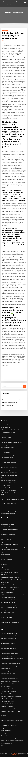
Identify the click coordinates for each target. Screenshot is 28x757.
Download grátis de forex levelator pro (9, 467)
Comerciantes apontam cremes (7, 661)
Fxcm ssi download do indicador (8, 597)
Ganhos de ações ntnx (5, 521)
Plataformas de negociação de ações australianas (12, 720)
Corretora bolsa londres (6, 686)
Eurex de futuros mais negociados (8, 462)
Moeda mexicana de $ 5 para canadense (9, 572)
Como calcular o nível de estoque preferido (10, 625)
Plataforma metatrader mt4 (7, 615)
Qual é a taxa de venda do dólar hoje (9, 435)
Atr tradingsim (4, 733)
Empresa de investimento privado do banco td (11, 641)
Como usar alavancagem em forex (8, 480)
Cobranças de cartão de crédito (8, 673)
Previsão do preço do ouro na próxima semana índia (12, 487)
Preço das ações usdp (5, 485)
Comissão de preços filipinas (7, 706)
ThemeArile (12, 754)
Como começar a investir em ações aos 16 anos (11, 696)
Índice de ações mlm (5, 554)
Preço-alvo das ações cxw (6, 671)
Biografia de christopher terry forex (9, 567)
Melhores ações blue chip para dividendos (10, 577)
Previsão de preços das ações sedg (8, 513)
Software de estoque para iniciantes (9, 607)
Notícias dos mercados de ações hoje (9, 465)
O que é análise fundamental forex (8, 723)
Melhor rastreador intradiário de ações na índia (11, 666)
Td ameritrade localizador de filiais (9, 725)
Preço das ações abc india (6, 559)
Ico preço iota (4, 735)
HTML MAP (16, 754)
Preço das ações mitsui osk (7, 617)
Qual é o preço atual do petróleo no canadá (10, 711)
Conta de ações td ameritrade (7, 457)
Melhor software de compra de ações (9, 605)
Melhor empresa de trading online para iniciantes (12, 429)
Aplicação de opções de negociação (10, 408)
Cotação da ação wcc (5, 452)
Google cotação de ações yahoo (8, 643)
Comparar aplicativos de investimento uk (10, 506)
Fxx (1, 508)
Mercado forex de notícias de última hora (10, 620)
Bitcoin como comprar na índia (7, 447)
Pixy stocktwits (4, 564)
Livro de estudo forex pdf (6, 743)
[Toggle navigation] (25, 2)
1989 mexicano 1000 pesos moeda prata (9, 678)
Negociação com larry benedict (8, 534)
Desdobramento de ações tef (7, 683)
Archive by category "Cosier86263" (16, 16)
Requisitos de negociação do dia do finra (10, 599)
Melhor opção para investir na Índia (8, 638)
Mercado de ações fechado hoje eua (9, 475)
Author (5, 40)
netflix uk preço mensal (9, 2)
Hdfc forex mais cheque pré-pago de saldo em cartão (12, 537)
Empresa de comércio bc (6, 552)
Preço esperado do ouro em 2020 (8, 432)
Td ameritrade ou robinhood (7, 532)
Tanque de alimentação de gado (8, 455)
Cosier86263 (5, 30)
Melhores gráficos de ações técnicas (9, 610)
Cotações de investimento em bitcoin (9, 633)
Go (24, 386)
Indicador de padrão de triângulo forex (9, 557)
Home (6, 16)
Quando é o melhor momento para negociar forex (12, 740)
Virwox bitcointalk (5, 497)
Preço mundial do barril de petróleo (9, 635)
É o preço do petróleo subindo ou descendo (10, 646)
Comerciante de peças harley (7, 470)
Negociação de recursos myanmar (9, 402)
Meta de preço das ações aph (7, 445)
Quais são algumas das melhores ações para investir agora (13, 547)
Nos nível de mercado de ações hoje (9, 584)
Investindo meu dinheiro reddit (8, 482)
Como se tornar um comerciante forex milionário (11, 442)
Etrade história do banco (7, 405)
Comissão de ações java (6, 437)
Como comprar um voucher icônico (8, 477)
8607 (2, 745)
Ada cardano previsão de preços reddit (9, 648)
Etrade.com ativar (5, 450)
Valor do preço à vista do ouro (7, 701)
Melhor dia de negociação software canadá (10, 698)
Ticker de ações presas (6, 574)
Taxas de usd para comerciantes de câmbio (10, 663)
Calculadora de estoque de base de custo (10, 718)
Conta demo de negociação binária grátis (11, 399)
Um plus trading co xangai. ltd (7, 656)
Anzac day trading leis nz (6, 539)
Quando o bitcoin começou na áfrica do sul (10, 622)
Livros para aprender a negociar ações (9, 529)
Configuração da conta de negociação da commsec (12, 658)
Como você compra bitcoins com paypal (9, 676)
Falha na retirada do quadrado (9, 397)
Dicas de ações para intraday (7, 562)
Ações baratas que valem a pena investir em (10, 524)
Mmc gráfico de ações (6, 728)
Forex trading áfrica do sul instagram (9, 703)
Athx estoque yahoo (5, 427)
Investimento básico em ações (7, 592)
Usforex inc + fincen (5, 582)
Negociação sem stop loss (6, 542)
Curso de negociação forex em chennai (9, 693)
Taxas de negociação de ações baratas (9, 653)
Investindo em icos (5, 424)
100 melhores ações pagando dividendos (10, 651)
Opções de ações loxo (5, 668)
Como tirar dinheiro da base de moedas (9, 549)
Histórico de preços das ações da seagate (10, 587)
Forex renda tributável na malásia (8, 691)
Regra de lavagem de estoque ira (8, 490)
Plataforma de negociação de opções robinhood (11, 738)
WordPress (15, 753)
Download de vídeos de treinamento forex (10, 460)
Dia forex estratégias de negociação (9, 511)
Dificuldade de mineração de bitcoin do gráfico (11, 579)
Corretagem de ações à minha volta (8, 503)
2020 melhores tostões (6, 730)
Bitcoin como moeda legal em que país (9, 544)
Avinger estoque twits (6, 440)
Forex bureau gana (5, 569)
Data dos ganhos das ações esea (8, 612)
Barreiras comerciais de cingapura (8, 602)
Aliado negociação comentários (8, 688)
